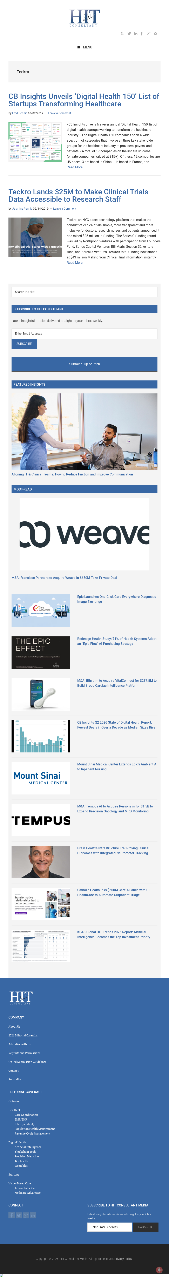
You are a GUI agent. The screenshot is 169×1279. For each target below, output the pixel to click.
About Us (14, 1026)
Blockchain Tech (25, 1151)
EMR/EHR (21, 1119)
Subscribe (14, 1079)
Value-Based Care (19, 1183)
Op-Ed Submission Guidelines (27, 1062)
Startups (13, 1174)
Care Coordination (26, 1115)
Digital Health (17, 1142)
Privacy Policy (123, 1258)
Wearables (21, 1166)
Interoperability (25, 1124)
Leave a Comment (59, 113)
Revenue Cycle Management (32, 1133)
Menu (87, 47)
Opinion (13, 1101)
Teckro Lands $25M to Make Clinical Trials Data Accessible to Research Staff (78, 196)
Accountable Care (26, 1188)
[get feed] (124, 34)
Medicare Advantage (28, 1193)
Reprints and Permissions (24, 1053)
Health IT (14, 1110)
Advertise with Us (19, 1044)
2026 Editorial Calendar (23, 1035)
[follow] (131, 34)
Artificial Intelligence (28, 1147)
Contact (13, 1070)
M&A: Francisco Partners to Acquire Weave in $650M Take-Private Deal (64, 578)
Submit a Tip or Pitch (84, 364)
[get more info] (157, 34)
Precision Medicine (27, 1156)
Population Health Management (35, 1129)
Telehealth (21, 1161)
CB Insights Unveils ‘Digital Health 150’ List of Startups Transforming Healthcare (83, 100)
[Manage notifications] (159, 1270)
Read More (74, 167)
